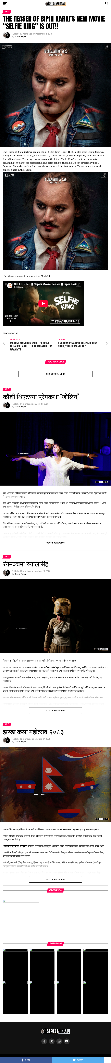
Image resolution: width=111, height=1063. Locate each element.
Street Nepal (20, 36)
